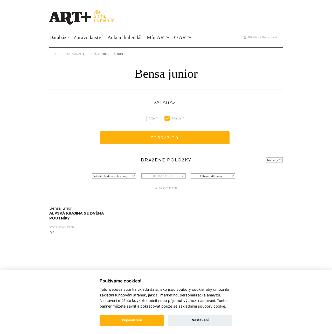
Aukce (119, 54)
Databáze (59, 37)
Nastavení (200, 320)
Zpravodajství (88, 37)
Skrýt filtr (167, 188)
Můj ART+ (158, 37)
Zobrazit (163, 138)
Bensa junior (97, 54)
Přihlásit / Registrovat (261, 37)
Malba (178, 118)
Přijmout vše (132, 320)
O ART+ (182, 37)
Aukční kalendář (124, 37)
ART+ (58, 54)
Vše (153, 118)
